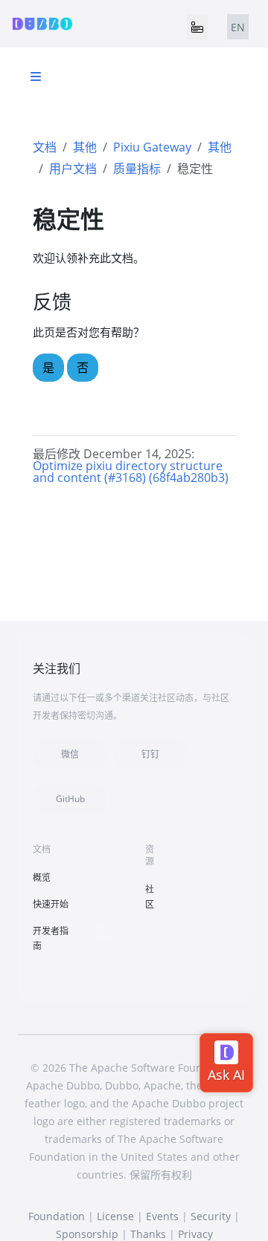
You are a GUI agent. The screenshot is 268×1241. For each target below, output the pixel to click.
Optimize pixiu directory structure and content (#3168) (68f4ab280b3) (131, 471)
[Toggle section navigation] (36, 76)
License (115, 1216)
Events (162, 1216)
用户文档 (73, 168)
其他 (85, 147)
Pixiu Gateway (152, 147)
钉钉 (150, 754)
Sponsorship (87, 1234)
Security (211, 1216)
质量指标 (137, 168)
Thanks (148, 1234)
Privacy (195, 1234)
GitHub (70, 798)
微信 (70, 754)
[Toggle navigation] (197, 26)
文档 (45, 147)
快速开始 (50, 904)
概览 (42, 877)
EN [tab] (238, 27)
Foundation (56, 1216)
